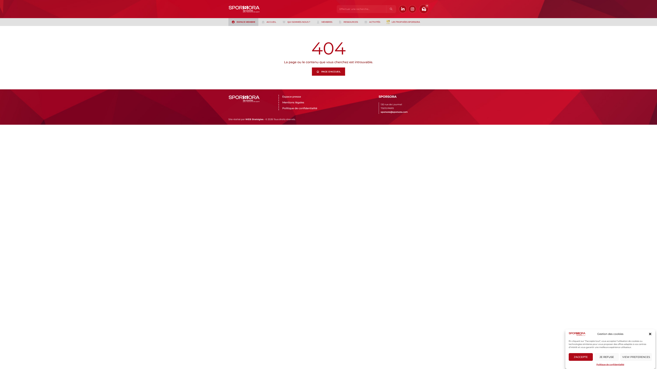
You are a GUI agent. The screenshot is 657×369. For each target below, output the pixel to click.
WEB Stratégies (254, 119)
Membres (326, 22)
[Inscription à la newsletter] (424, 9)
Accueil (271, 22)
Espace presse (291, 96)
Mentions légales (293, 102)
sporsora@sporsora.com (394, 112)
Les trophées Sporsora (406, 22)
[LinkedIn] (403, 9)
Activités (374, 22)
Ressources (351, 22)
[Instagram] (412, 9)
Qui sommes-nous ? (298, 22)
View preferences (636, 357)
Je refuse (607, 357)
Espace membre (246, 22)
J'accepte (581, 357)
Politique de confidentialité (610, 364)
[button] (650, 334)
